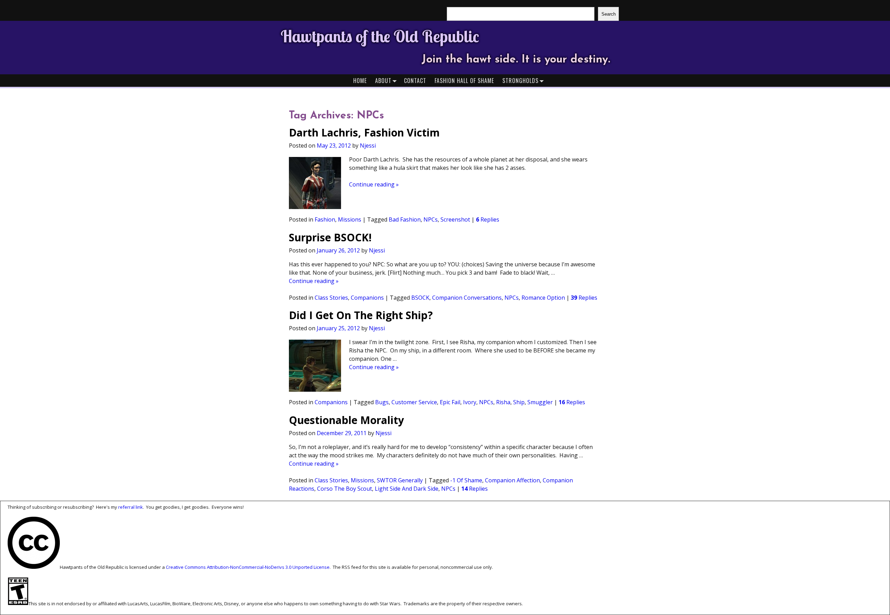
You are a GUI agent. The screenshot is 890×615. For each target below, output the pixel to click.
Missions (349, 219)
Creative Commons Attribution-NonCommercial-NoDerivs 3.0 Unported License (248, 567)
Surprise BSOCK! (330, 237)
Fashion (325, 219)
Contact (415, 80)
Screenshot (455, 219)
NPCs (430, 219)
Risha (503, 402)
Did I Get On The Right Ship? (361, 315)
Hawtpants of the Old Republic (380, 36)
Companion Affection (512, 480)
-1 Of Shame (466, 480)
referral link (130, 507)
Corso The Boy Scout (344, 488)
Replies (487, 219)
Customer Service (414, 402)
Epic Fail (450, 402)
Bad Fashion (405, 219)
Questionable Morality (346, 420)
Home (360, 80)
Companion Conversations (467, 297)
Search (608, 14)
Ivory (469, 402)
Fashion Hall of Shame (464, 80)
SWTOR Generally (400, 480)
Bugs (382, 402)
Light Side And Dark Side (406, 488)
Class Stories (331, 297)
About (383, 80)
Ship (519, 402)
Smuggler (540, 402)
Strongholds (520, 80)
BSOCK (420, 297)
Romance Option (543, 297)
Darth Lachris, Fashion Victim (364, 132)
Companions (367, 297)
